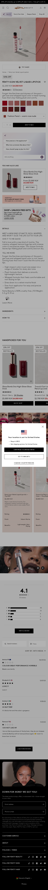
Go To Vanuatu (24, 456)
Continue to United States (24, 449)
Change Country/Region (24, 463)
